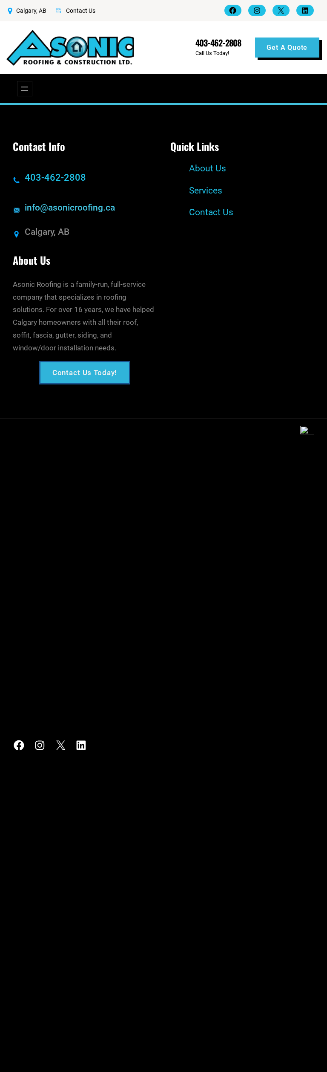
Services (205, 190)
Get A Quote (287, 47)
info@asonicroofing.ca (70, 207)
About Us (207, 168)
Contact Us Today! (84, 372)
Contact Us (80, 10)
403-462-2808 (218, 42)
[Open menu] (24, 88)
